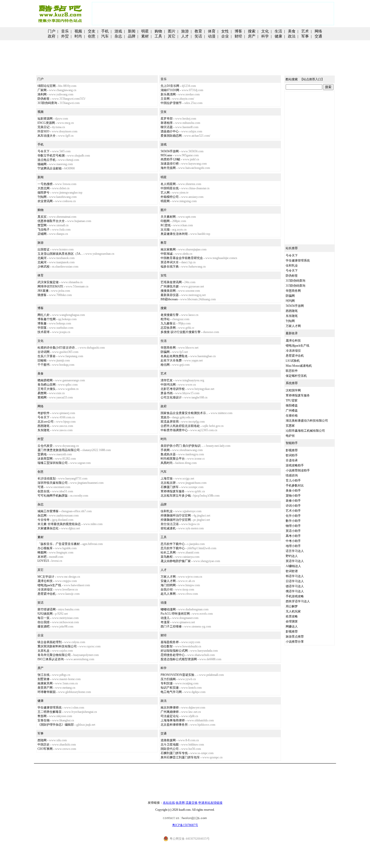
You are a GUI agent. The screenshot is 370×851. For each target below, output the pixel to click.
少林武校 (44, 266)
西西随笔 (44, 426)
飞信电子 (44, 229)
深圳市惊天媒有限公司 (53, 483)
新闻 (131, 31)
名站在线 (169, 802)
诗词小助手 (293, 505)
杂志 (118, 36)
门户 (51, 31)
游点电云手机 (47, 160)
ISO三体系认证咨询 (51, 659)
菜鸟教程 (167, 557)
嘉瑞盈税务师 (170, 642)
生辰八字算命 (47, 356)
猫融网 (42, 164)
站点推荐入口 (312, 79)
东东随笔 (44, 430)
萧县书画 (167, 393)
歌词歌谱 (292, 571)
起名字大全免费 (171, 360)
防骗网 (165, 352)
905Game (166, 155)
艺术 (305, 31)
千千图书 (44, 364)
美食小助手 (293, 490)
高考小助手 (293, 536)
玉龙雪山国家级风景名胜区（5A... (60, 253)
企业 (225, 36)
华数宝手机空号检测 (51, 155)
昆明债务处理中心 (173, 655)
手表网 (165, 450)
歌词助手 (292, 455)
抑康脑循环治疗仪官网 (176, 515)
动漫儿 (165, 618)
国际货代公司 (170, 749)
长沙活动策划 (47, 478)
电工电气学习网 (171, 692)
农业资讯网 (45, 201)
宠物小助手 (293, 495)
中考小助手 (293, 541)
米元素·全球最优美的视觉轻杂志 (59, 524)
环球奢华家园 (47, 692)
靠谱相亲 (167, 123)
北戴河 (42, 258)
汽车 (105, 36)
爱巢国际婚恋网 (171, 135)
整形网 (42, 716)
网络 (318, 31)
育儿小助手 (293, 480)
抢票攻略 (292, 616)
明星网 (165, 201)
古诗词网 (44, 352)
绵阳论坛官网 (47, 86)
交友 (91, 31)
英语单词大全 (170, 262)
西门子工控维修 (171, 626)
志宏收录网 (168, 327)
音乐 (65, 31)
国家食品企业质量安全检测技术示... (184, 413)
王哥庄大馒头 (47, 389)
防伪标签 (44, 98)
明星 (145, 31)
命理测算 (292, 621)
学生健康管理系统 (50, 707)
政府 (51, 36)
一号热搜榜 (45, 184)
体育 (211, 31)
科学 (265, 36)
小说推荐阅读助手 (298, 470)
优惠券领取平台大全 (51, 221)
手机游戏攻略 (295, 596)
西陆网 (42, 740)
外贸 (65, 36)
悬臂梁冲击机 (47, 594)
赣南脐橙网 (45, 380)
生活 (278, 31)
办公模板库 (45, 548)
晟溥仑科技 (45, 581)
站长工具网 (168, 552)
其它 (171, 36)
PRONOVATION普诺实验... (179, 675)
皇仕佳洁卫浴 (170, 524)
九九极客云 (168, 323)
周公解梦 (292, 606)
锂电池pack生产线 (49, 585)
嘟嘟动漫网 (168, 609)
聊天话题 (167, 127)
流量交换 (192, 802)
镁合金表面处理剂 (50, 642)
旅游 (185, 31)
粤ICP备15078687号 (185, 825)
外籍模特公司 (170, 197)
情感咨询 (292, 475)
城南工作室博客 (48, 511)
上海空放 (167, 478)
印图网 (165, 221)
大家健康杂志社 (48, 528)
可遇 (41, 487)
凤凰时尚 (167, 463)
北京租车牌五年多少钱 (176, 495)
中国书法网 (168, 384)
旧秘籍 (42, 360)
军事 (305, 36)
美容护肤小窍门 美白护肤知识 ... (182, 446)
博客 (238, 31)
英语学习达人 (295, 561)
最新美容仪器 (170, 295)
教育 (198, 31)
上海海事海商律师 (173, 720)
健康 (278, 36)
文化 (265, 31)
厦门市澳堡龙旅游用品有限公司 (59, 450)
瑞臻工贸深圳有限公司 (53, 463)
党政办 (165, 417)
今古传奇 (44, 520)
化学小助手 (293, 515)
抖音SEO (43, 131)
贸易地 (42, 454)
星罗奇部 (167, 118)
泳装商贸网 (45, 458)
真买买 (42, 216)
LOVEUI (43, 561)
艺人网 (165, 192)
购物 (158, 31)
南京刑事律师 (170, 707)
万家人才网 (168, 576)
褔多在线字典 (170, 266)
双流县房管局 (170, 421)
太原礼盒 (44, 650)
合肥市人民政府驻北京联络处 (180, 426)
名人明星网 (168, 184)
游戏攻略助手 (295, 465)
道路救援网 (168, 740)
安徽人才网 (168, 581)
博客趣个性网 (47, 319)
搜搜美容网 (168, 290)
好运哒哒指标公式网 (174, 650)
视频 (78, 31)
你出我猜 (44, 622)
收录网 (180, 802)
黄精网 (42, 397)
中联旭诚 (167, 253)
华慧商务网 (168, 347)
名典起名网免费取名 (174, 356)
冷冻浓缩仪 (45, 589)
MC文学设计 (46, 576)
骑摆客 (42, 295)
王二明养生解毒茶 (50, 712)
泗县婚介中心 (170, 131)
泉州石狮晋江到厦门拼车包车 (180, 757)
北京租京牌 (168, 483)
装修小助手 (293, 500)
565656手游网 (170, 151)
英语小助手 (293, 531)
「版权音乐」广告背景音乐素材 (59, 544)
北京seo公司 (46, 421)
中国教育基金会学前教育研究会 (182, 258)
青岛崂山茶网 (47, 384)
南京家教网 (168, 249)
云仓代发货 (45, 446)
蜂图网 (42, 552)
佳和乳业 (167, 511)
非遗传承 (292, 460)
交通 (318, 36)
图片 (171, 31)
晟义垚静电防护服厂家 (176, 561)
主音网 (165, 98)
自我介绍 (167, 589)
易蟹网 (42, 393)
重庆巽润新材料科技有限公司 (57, 646)
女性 (225, 31)
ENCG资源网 (46, 123)
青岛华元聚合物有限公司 (54, 655)
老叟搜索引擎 (170, 315)
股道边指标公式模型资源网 (179, 659)
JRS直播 (43, 290)
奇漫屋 (165, 622)
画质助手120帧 (170, 159)
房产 (251, 36)
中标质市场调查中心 (174, 430)
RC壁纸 (166, 225)
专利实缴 (167, 683)
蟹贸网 (42, 225)
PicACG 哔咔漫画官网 (175, 613)
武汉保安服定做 (48, 282)
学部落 (42, 327)
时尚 (78, 36)
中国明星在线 (170, 188)
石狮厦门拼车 (170, 487)
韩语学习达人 (295, 576)
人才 (185, 36)
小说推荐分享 (295, 641)
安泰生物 (44, 720)
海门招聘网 (168, 585)
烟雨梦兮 (44, 192)
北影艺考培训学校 (173, 389)
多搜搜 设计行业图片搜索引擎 (181, 332)
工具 (158, 36)
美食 (291, 31)
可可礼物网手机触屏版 (53, 495)
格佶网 (165, 364)
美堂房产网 (45, 687)
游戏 (118, 31)
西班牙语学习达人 (298, 601)
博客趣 (42, 323)
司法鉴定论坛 (170, 716)
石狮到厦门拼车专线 (174, 753)
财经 (238, 36)
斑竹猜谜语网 (47, 609)
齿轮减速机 (168, 528)
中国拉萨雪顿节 (171, 103)
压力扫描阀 (168, 679)
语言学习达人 (295, 551)
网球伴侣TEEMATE (50, 286)
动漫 (211, 36)
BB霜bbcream (169, 299)
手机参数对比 (295, 485)
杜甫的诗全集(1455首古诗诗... (57, 347)
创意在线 (44, 491)
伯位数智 (167, 646)
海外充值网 (168, 168)
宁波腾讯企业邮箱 (50, 168)
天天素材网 (168, 216)
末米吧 (42, 557)
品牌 (131, 36)
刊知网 (42, 197)
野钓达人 (292, 556)
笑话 (198, 36)
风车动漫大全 (47, 135)
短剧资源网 (45, 118)
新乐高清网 (168, 94)
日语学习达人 (295, 581)
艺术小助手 (293, 510)
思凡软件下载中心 (173, 544)
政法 (291, 36)
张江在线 (44, 675)
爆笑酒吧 (44, 626)
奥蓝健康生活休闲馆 (174, 234)
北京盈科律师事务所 (174, 724)
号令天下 (44, 151)
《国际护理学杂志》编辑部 (56, 724)
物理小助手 (293, 526)
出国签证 (44, 249)
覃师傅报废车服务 (173, 491)
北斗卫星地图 (170, 744)
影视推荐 (292, 450)
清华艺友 (167, 380)
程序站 (165, 319)
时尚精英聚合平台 (173, 458)
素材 (145, 36)
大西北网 (44, 188)
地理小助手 (293, 546)
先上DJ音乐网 (170, 86)
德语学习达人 (295, 586)
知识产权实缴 (170, 687)
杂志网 (42, 515)
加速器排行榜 (170, 163)
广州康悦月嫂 (170, 286)
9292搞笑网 (45, 613)
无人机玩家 (293, 611)
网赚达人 (292, 626)
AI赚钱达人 (293, 566)
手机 (105, 31)
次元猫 (165, 229)
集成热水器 (168, 454)
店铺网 (42, 234)
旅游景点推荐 (295, 636)
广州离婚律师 (170, 712)
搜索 (251, 31)
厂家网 (42, 90)
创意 (91, 36)
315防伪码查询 (47, 103)
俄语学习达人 (295, 591)
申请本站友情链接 (210, 802)
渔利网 (42, 94)
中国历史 (44, 744)
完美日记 (44, 127)
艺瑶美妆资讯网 (171, 282)
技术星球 (44, 332)
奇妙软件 (44, 413)
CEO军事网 (45, 749)
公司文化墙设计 (171, 397)
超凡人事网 (168, 594)
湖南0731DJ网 (170, 90)
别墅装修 (44, 679)
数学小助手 (293, 521)
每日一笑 (44, 618)
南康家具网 (45, 683)
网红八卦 (44, 315)
